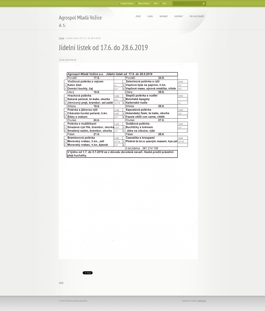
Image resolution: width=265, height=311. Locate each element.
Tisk (164, 3)
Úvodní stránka (127, 3)
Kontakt (179, 16)
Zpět (61, 282)
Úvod (138, 16)
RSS (156, 3)
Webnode (202, 301)
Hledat (203, 3)
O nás (150, 16)
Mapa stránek (143, 3)
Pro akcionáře (197, 16)
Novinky (164, 16)
